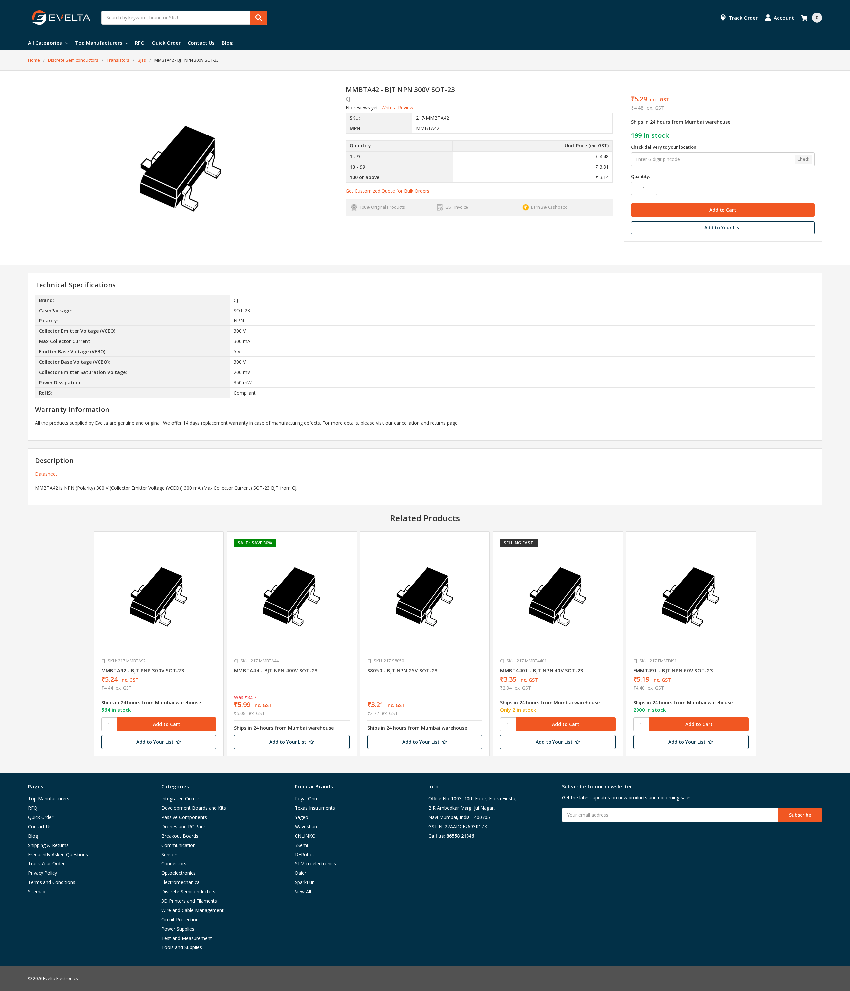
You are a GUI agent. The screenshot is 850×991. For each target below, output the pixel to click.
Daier (300, 873)
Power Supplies (177, 929)
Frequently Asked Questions (58, 854)
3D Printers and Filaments (189, 901)
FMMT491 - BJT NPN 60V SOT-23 (673, 670)
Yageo (301, 817)
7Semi (301, 845)
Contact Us (201, 42)
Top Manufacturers (98, 42)
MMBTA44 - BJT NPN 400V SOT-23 (276, 670)
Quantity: (640, 176)
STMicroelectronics (315, 863)
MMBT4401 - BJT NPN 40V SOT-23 (541, 670)
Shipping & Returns (48, 845)
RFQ (140, 42)
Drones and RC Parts (184, 826)
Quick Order (166, 42)
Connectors (173, 863)
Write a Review (397, 107)
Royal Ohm (307, 798)
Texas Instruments (315, 808)
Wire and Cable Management (192, 910)
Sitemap (36, 891)
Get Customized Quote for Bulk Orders (387, 191)
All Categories (45, 42)
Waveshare (307, 826)
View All (303, 891)
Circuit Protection (180, 919)
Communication (178, 845)
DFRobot (304, 854)
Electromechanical (181, 882)
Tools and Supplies (181, 947)
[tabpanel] (159, 644)
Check (803, 159)
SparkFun (305, 882)
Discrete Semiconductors (188, 891)
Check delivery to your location (663, 147)
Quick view (158, 596)
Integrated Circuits (181, 798)
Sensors (170, 854)
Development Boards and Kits (193, 808)
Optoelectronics (178, 873)
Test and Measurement (186, 938)
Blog (227, 42)
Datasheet (46, 474)
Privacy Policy (42, 873)
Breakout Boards (179, 836)
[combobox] (184, 18)
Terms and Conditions (51, 882)
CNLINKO (305, 836)
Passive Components (184, 817)
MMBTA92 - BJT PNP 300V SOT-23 (142, 670)
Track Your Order (46, 863)
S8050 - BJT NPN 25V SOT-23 (402, 670)
